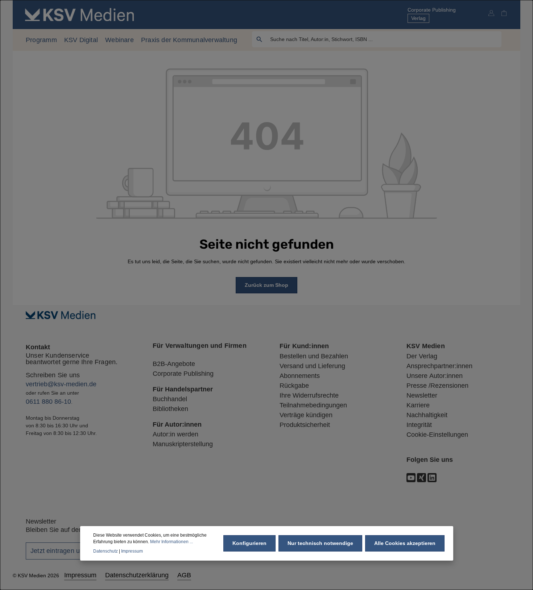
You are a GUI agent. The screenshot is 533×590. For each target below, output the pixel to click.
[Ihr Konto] (491, 13)
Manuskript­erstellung (183, 444)
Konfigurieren (249, 543)
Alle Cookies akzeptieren (404, 543)
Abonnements (300, 375)
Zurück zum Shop (266, 285)
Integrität (419, 424)
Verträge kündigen (306, 415)
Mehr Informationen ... (171, 541)
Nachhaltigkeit (426, 415)
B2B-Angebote (174, 363)
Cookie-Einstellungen (437, 434)
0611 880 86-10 (48, 401)
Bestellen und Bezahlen (314, 356)
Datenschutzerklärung (137, 575)
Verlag (418, 18)
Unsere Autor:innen (434, 375)
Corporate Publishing (432, 10)
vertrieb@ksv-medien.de (61, 384)
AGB (184, 575)
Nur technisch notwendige (320, 543)
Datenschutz (105, 551)
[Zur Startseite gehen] (79, 14)
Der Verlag (421, 356)
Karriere (418, 405)
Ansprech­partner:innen (439, 366)
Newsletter (421, 395)
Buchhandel (170, 399)
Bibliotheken (170, 408)
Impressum (80, 575)
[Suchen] (259, 39)
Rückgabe (294, 385)
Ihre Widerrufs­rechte (309, 395)
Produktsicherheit (305, 424)
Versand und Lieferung (312, 366)
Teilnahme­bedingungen (313, 405)
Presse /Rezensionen (437, 385)
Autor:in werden (175, 434)
